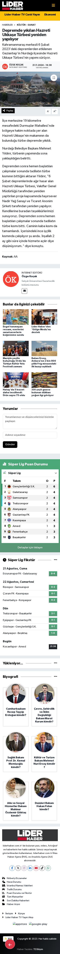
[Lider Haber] (12, 5)
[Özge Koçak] (11, 278)
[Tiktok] (42, 868)
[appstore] (20, 924)
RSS (10, 939)
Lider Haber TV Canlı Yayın (22, 14)
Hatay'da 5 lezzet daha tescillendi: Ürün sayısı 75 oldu (14, 393)
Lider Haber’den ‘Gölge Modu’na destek (41, 330)
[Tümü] (55, 663)
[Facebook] (12, 868)
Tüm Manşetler (15, 896)
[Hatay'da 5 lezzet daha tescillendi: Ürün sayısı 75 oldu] (16, 380)
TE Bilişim (38, 949)
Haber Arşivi (13, 904)
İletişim (9, 913)
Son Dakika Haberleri (18, 900)
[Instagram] (24, 868)
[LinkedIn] (30, 868)
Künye (21, 913)
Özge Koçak (29, 276)
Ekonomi (50, 14)
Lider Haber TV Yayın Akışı (19, 917)
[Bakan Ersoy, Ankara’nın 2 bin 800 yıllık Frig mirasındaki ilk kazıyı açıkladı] (44, 348)
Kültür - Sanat (26, 25)
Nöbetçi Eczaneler (17, 878)
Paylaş (9, 110)
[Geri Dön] (10, 944)
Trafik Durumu (14, 889)
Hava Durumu (14, 882)
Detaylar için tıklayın (30, 547)
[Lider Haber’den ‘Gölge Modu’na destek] (44, 316)
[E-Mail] (24, 291)
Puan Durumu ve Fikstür (19, 893)
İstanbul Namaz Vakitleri (20, 885)
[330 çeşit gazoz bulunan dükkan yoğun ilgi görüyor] (44, 380)
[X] (18, 868)
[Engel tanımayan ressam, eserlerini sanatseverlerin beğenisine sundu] (16, 316)
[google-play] (38, 924)
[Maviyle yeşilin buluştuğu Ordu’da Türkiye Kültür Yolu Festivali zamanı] (16, 348)
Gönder (10, 444)
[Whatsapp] (48, 868)
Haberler (7, 25)
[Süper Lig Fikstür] (55, 560)
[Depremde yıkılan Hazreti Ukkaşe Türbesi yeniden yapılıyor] (30, 89)
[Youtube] (36, 868)
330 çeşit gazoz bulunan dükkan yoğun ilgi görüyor (43, 393)
